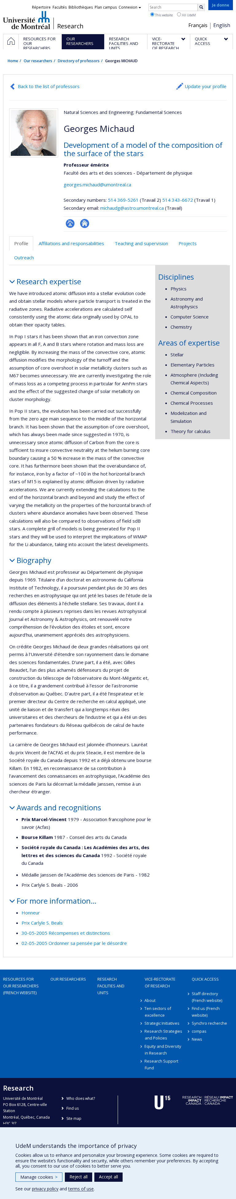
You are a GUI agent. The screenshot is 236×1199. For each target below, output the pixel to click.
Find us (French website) (206, 1012)
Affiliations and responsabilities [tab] (71, 243)
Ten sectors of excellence (158, 1012)
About (150, 1000)
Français (197, 25)
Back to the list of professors (49, 86)
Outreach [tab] (24, 257)
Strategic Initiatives (162, 1023)
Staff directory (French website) (207, 997)
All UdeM (188, 15)
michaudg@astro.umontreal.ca (132, 208)
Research (70, 26)
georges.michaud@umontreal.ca (97, 184)
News (197, 1039)
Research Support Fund (162, 1064)
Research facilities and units (110, 985)
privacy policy (45, 1189)
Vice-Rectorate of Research (160, 982)
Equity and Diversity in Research (163, 1049)
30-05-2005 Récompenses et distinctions (66, 933)
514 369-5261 (124, 200)
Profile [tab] (21, 243)
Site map (73, 1118)
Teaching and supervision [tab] (141, 243)
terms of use (81, 1189)
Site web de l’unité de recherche (84, 223)
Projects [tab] (188, 243)
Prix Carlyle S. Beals (42, 923)
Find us (72, 1108)
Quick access (205, 979)
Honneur (31, 912)
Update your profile (205, 86)
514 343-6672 (178, 200)
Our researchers (38, 60)
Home (13, 60)
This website (163, 15)
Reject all (78, 1177)
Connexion (128, 7)
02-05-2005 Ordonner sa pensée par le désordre (74, 943)
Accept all (108, 1177)
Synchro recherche (209, 1023)
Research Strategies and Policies (164, 1034)
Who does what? (80, 1098)
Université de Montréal (26, 20)
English (221, 25)
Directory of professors (79, 60)
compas (199, 1031)
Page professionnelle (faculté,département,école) (70, 223)
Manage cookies (38, 1177)
